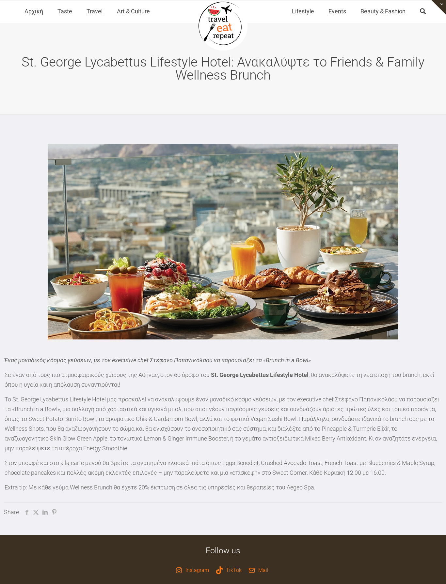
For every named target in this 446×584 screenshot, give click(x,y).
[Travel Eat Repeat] (223, 26)
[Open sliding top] (438, 7)
